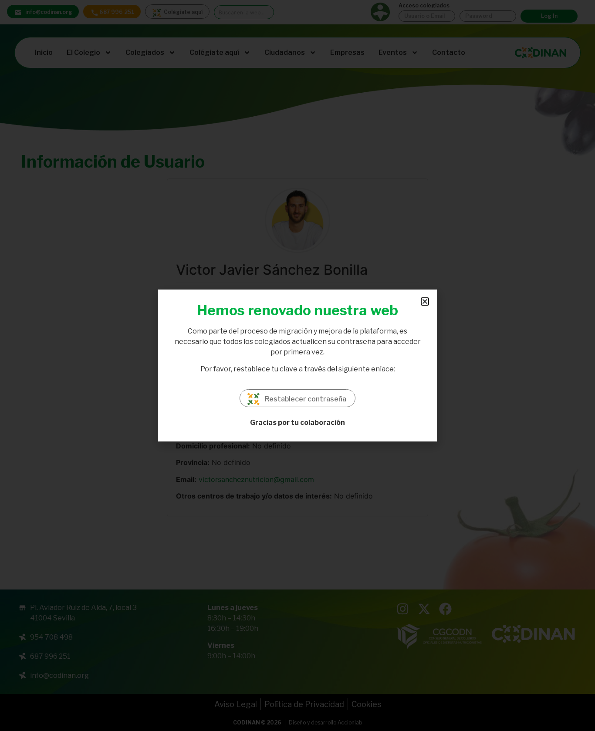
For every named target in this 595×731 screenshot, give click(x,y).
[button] (425, 301)
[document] (297, 365)
